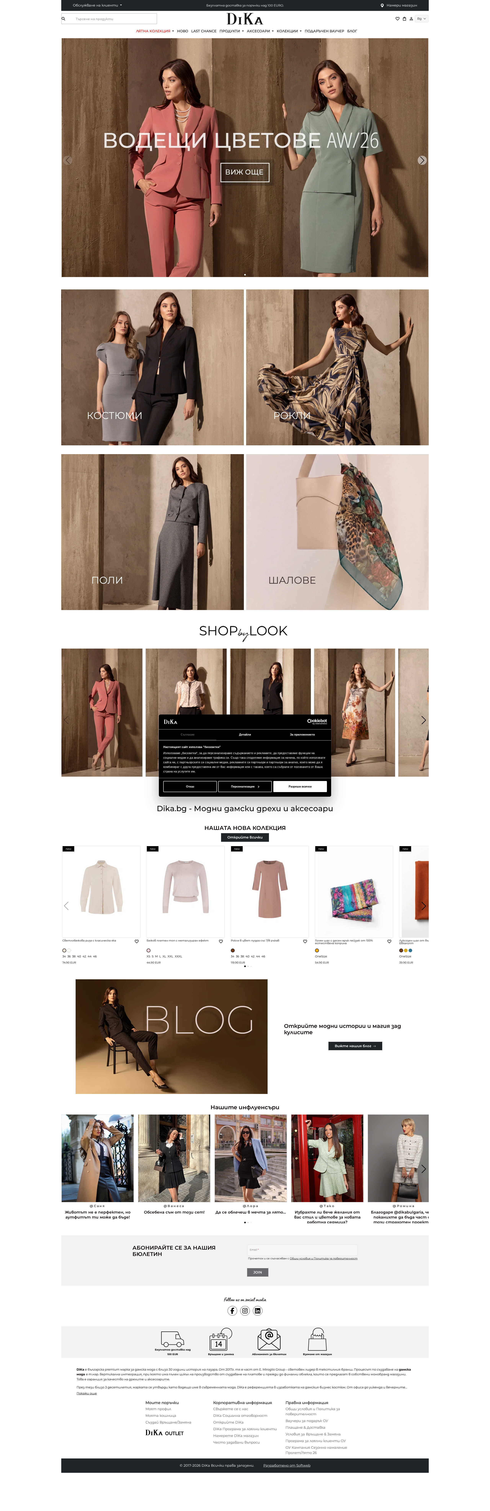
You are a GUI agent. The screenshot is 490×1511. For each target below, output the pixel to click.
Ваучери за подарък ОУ (307, 1421)
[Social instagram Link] (245, 1311)
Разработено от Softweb (286, 1465)
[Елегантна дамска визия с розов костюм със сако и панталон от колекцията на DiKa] (102, 720)
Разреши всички (300, 786)
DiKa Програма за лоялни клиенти (245, 1429)
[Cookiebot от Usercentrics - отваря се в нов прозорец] (310, 722)
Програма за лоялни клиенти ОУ (316, 1441)
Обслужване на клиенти (96, 5)
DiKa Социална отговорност (240, 1416)
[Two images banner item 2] (337, 367)
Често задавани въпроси (236, 1442)
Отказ (190, 786)
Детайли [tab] (245, 734)
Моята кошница (160, 1416)
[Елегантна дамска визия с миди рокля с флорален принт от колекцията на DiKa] (355, 720)
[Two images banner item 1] (152, 367)
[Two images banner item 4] (337, 532)
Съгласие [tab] (187, 734)
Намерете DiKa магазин (236, 1436)
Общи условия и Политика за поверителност (324, 1258)
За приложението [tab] (302, 734)
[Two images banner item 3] (152, 532)
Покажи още (87, 1393)
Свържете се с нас (230, 1409)
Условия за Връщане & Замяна (313, 1434)
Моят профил (158, 1409)
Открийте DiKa (228, 1422)
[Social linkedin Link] (257, 1311)
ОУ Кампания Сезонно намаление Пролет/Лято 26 (316, 1450)
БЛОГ (352, 31)
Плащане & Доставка (305, 1427)
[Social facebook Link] (232, 1311)
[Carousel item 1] (245, 157)
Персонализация (243, 786)
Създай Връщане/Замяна (168, 1422)
